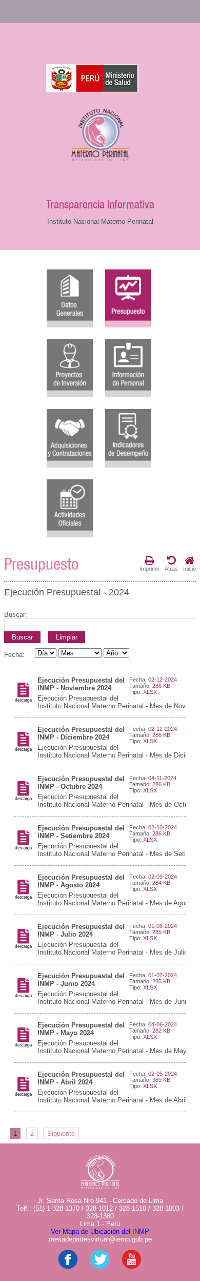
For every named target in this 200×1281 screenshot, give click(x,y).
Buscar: (15, 614)
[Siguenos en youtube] (132, 1267)
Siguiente (61, 1133)
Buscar (22, 637)
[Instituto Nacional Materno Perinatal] (100, 136)
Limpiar (66, 637)
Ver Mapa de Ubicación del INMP (100, 1231)
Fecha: (14, 654)
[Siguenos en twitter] (100, 1267)
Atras (171, 569)
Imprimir (149, 569)
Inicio (189, 569)
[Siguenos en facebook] (68, 1267)
